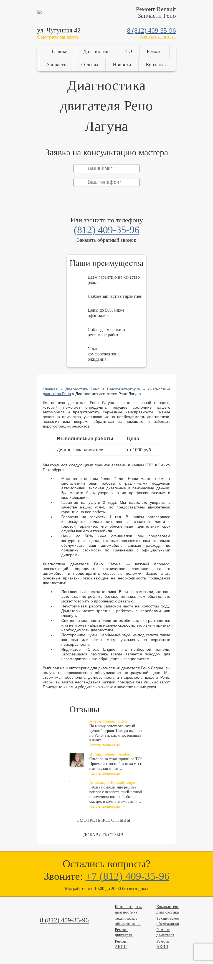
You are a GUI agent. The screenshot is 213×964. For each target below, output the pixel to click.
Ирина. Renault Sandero (110, 754)
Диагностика (97, 51)
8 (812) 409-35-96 (151, 30)
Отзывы (89, 64)
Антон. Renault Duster (109, 721)
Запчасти (57, 64)
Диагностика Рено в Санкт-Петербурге (102, 389)
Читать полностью (104, 745)
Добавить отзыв (103, 834)
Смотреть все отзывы (103, 820)
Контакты (156, 64)
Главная (60, 51)
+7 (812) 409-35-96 (127, 876)
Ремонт (154, 51)
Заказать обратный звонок (106, 240)
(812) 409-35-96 (107, 229)
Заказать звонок (158, 36)
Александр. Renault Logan (112, 782)
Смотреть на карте (57, 37)
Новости (122, 64)
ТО (128, 51)
